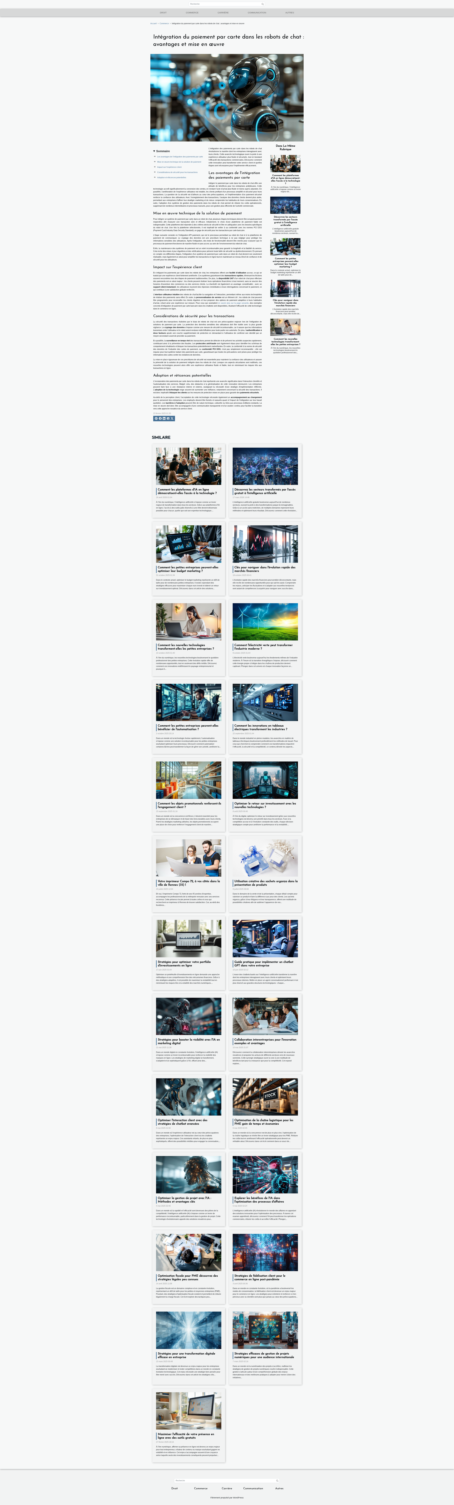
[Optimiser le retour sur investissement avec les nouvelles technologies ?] (265, 780)
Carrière (223, 12)
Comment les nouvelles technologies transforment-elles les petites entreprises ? (285, 342)
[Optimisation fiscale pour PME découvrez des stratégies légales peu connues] (188, 1252)
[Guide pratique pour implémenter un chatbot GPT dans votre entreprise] (265, 938)
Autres (289, 12)
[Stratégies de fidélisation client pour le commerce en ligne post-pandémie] (265, 1252)
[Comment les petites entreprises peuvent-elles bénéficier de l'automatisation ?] (188, 702)
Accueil (153, 23)
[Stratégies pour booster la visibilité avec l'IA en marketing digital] (188, 1016)
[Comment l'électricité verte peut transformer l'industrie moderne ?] (265, 622)
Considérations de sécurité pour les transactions (177, 172)
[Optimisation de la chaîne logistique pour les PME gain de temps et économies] (265, 1097)
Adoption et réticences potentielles (171, 178)
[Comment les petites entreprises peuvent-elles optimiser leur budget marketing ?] (285, 246)
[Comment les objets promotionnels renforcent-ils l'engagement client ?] (188, 780)
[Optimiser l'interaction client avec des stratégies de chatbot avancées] (188, 1097)
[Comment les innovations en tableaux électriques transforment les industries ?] (265, 702)
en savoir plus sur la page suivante (233, 303)
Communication (257, 12)
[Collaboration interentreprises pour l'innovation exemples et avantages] (265, 1016)
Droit (163, 12)
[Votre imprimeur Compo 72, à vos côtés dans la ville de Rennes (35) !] (188, 858)
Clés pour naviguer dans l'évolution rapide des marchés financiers (285, 303)
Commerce (192, 12)
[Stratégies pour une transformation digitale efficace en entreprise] (188, 1330)
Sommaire (163, 151)
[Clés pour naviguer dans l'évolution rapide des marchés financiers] (285, 288)
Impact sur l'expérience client (169, 167)
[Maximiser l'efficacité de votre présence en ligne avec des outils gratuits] (188, 1411)
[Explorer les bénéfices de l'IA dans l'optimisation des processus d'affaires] (265, 1175)
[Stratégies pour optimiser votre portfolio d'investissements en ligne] (188, 938)
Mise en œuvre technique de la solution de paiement (179, 162)
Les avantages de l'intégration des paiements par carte (180, 157)
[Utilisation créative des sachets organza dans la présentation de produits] (265, 858)
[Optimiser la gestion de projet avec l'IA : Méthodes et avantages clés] (188, 1175)
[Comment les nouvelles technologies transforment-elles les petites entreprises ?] (285, 327)
